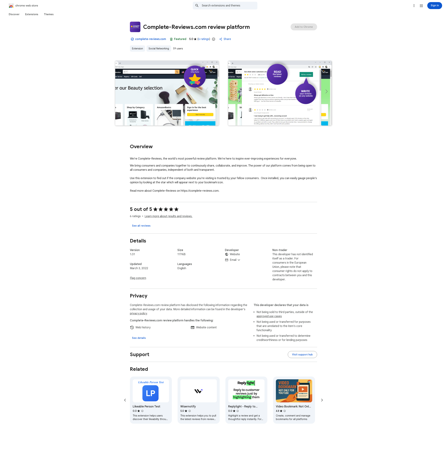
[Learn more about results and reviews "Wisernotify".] (189, 411)
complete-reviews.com (150, 39)
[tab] (14, 14)
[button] (421, 5)
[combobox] (229, 5)
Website (235, 254)
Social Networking (159, 48)
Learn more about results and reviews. (168, 216)
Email (233, 260)
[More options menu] (414, 5)
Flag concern (138, 278)
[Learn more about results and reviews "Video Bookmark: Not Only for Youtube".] (284, 411)
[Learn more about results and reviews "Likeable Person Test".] (142, 411)
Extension (137, 48)
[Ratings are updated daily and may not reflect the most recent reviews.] (213, 39)
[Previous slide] (125, 400)
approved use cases (269, 316)
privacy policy (138, 313)
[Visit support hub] (302, 354)
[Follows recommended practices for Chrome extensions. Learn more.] (171, 39)
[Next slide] (321, 400)
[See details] (139, 338)
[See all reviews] (141, 226)
